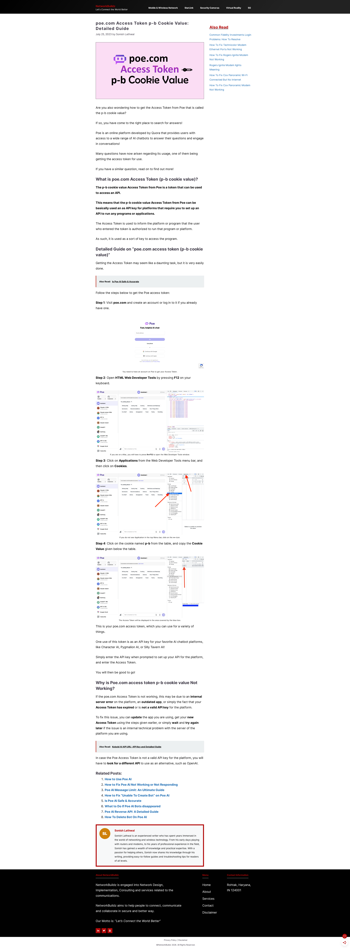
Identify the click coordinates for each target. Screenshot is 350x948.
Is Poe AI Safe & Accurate (123, 801)
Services (208, 898)
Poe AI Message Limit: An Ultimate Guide (134, 790)
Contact (208, 905)
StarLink (189, 7)
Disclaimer (209, 912)
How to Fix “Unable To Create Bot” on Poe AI (137, 795)
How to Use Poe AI (118, 779)
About (206, 891)
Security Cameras (209, 7)
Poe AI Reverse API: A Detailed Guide (131, 811)
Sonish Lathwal (125, 830)
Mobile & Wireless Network (163, 7)
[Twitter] (104, 930)
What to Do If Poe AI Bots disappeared (133, 806)
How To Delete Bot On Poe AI (126, 817)
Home (206, 885)
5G (249, 7)
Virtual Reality (233, 7)
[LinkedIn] (98, 930)
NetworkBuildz (105, 6)
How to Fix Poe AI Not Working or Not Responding (141, 784)
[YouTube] (109, 930)
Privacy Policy (170, 940)
